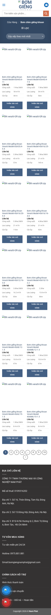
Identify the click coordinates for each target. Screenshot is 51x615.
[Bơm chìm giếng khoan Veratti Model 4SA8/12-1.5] (13, 328)
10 (44, 452)
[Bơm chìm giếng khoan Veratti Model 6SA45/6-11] (13, 61)
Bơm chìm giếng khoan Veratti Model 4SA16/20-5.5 (13, 213)
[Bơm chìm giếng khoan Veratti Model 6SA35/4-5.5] (13, 128)
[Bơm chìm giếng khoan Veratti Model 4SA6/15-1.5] (13, 395)
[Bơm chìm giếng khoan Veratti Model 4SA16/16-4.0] (38, 195)
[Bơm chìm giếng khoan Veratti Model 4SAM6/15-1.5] (38, 395)
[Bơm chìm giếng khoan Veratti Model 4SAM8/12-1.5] (38, 328)
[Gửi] (46, 13)
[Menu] (4, 4)
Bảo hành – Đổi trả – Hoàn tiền (17, 600)
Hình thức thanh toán (12, 582)
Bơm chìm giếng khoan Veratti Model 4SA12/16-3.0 (13, 280)
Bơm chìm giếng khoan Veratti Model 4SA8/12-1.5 (12, 347)
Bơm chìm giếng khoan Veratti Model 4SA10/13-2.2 (38, 280)
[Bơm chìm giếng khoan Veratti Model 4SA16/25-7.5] (38, 128)
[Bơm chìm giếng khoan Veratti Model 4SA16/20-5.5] (13, 195)
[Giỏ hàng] (46, 5)
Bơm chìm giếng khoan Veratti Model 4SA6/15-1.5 (12, 414)
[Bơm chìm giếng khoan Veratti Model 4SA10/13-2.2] (38, 262)
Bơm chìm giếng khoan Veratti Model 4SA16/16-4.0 (38, 213)
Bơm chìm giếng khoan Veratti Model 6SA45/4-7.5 (37, 79)
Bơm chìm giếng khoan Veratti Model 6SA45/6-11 (12, 79)
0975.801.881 (17, 553)
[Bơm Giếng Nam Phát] (25, 5)
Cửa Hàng (12, 22)
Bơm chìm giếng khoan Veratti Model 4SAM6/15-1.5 (37, 414)
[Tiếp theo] (25, 457)
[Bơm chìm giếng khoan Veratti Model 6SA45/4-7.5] (38, 61)
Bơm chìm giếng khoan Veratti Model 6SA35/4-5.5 (12, 146)
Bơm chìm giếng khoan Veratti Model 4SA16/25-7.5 (38, 146)
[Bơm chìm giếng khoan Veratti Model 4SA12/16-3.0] (13, 262)
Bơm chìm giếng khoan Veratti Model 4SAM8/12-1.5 (37, 347)
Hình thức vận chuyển (13, 591)
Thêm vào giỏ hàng (12, 105)
